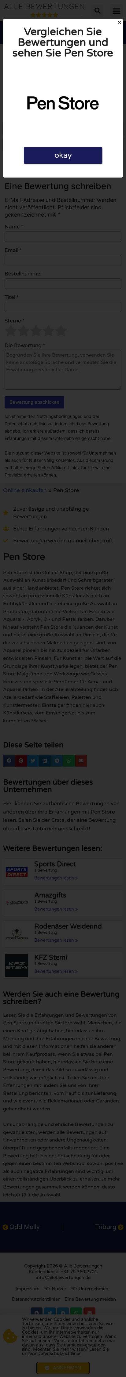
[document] (63, 688)
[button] (119, 22)
